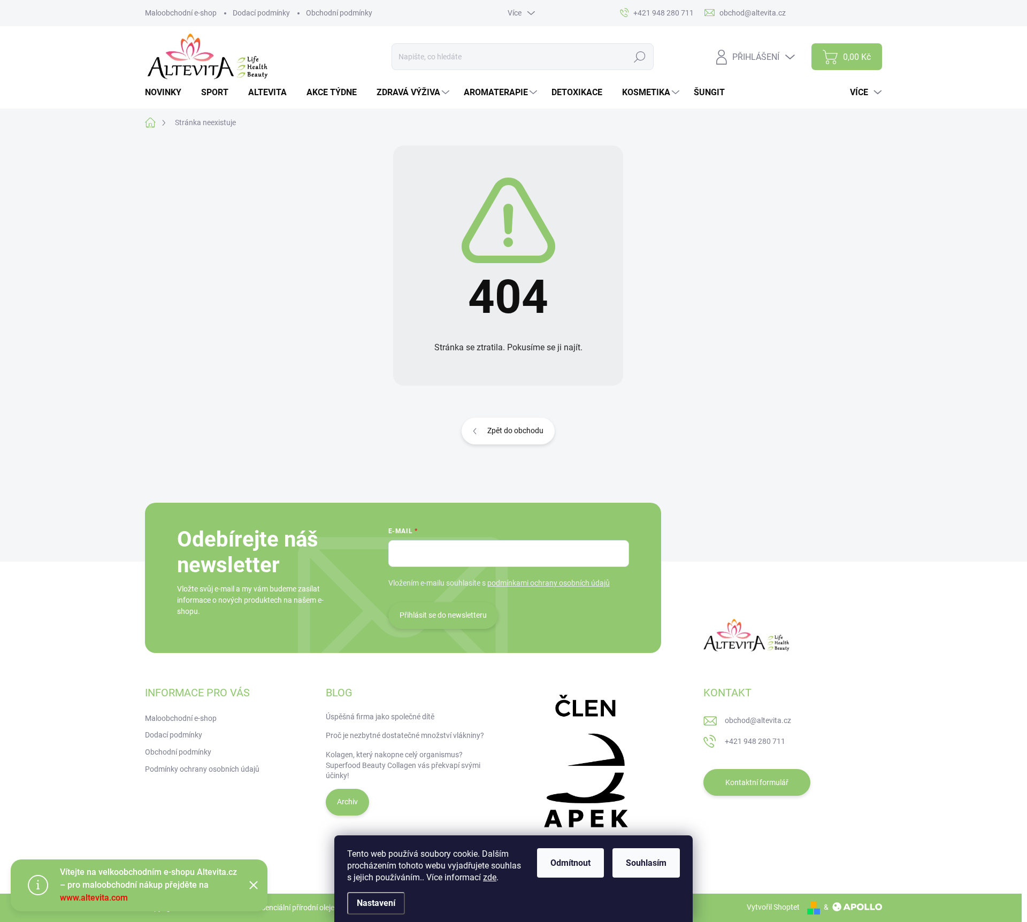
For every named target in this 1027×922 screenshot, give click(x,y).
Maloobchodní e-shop (181, 13)
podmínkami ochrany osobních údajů (548, 583)
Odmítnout (570, 863)
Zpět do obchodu (515, 430)
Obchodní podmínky (339, 13)
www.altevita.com (94, 898)
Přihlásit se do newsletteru (443, 615)
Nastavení (376, 903)
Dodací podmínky (261, 13)
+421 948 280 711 (755, 741)
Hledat (640, 56)
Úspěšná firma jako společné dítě (380, 716)
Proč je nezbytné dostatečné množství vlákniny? (405, 735)
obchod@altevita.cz (758, 720)
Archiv (347, 801)
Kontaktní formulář (756, 782)
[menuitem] (167, 92)
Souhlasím (646, 863)
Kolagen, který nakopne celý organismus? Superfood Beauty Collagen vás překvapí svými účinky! (403, 765)
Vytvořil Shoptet (773, 907)
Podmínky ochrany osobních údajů (202, 769)
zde (489, 877)
